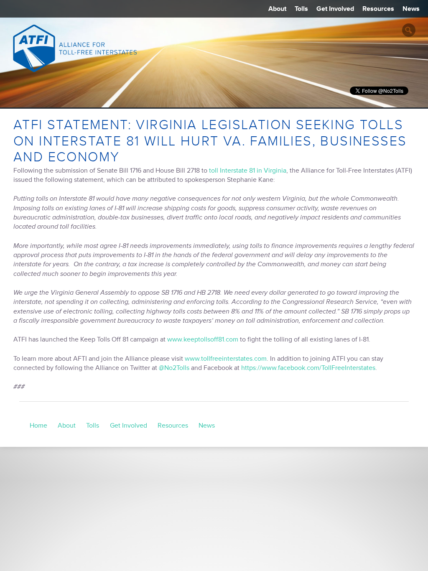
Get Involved (335, 9)
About (277, 9)
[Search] (408, 30)
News (411, 9)
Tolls (301, 9)
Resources (378, 9)
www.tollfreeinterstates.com (226, 358)
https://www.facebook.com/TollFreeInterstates (308, 368)
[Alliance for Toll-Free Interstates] (75, 48)
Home (38, 425)
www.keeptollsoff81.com (202, 339)
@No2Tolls (174, 368)
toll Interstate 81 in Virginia (247, 170)
